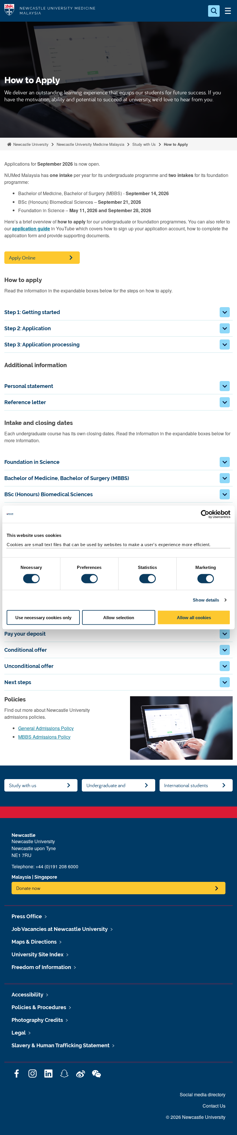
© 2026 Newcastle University (195, 1117)
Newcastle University (30, 144)
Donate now (28, 888)
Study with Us (144, 144)
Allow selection (118, 617)
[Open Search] (214, 11)
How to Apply (176, 144)
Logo (9, 11)
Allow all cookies (194, 617)
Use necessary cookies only (43, 617)
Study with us (22, 785)
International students (186, 785)
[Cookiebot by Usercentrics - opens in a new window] (205, 514)
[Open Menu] (228, 11)
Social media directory (202, 1094)
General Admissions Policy (46, 728)
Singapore (45, 877)
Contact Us (214, 1105)
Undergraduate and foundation (105, 786)
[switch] (89, 578)
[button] (225, 312)
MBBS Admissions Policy (44, 736)
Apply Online (22, 257)
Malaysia (21, 877)
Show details (206, 600)
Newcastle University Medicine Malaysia (90, 144)
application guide (31, 228)
